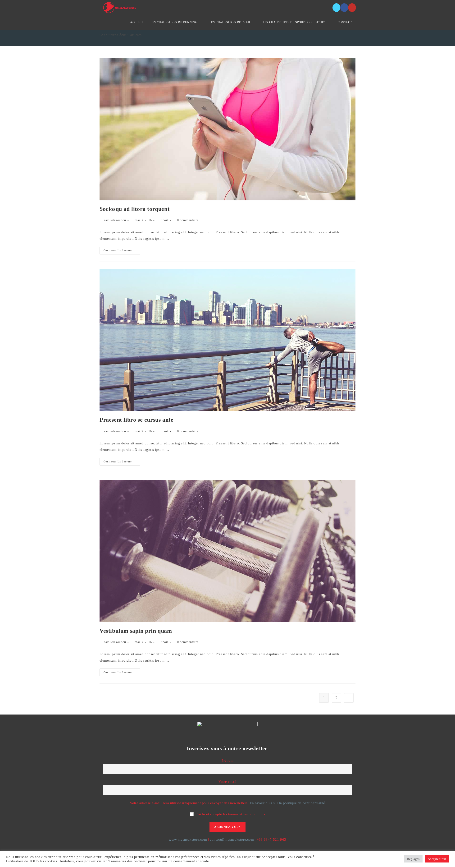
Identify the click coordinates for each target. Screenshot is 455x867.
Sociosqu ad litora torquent (134, 209)
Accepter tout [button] (437, 859)
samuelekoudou (115, 220)
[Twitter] (336, 7)
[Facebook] (344, 7)
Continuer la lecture (122, 251)
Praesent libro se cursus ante (136, 420)
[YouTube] (352, 7)
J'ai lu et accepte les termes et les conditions (230, 814)
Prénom (227, 760)
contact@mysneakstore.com (232, 839)
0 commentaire (187, 220)
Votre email (227, 782)
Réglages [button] (413, 859)
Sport (164, 220)
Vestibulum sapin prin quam (136, 631)
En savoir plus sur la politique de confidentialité (287, 803)
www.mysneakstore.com (188, 839)
